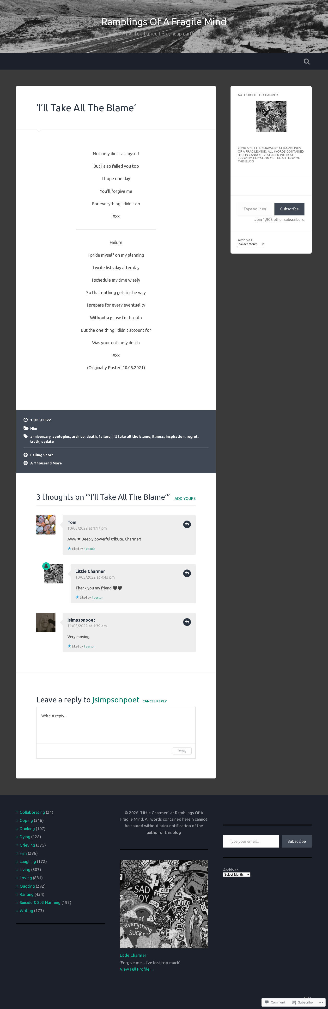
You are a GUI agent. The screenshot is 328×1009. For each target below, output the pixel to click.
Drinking (27, 828)
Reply (187, 524)
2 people (89, 548)
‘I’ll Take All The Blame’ (86, 107)
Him (33, 428)
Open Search (307, 61)
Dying (25, 836)
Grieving (27, 845)
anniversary (40, 436)
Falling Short (41, 455)
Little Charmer (90, 571)
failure (104, 436)
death (91, 436)
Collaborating (32, 812)
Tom (71, 522)
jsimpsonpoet (116, 699)
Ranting (27, 894)
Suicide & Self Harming (40, 902)
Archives (245, 240)
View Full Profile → (137, 969)
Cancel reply (154, 701)
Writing (26, 910)
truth (34, 441)
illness (158, 436)
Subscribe (289, 208)
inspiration (175, 436)
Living (25, 869)
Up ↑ (308, 997)
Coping (26, 820)
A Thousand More (46, 463)
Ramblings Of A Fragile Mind (164, 21)
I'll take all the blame (131, 436)
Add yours (185, 498)
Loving (26, 877)
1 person (97, 597)
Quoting (27, 886)
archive (78, 436)
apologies (61, 436)
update (47, 441)
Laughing (28, 861)
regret (192, 436)
